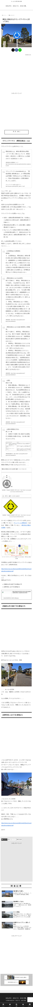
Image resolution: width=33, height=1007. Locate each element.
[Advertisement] (16, 73)
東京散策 (20, 839)
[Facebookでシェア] (16, 50)
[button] (29, 516)
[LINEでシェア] (20, 50)
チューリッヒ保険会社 (20, 523)
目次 (15, 131)
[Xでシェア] (13, 50)
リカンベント (13, 839)
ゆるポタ (5, 839)
